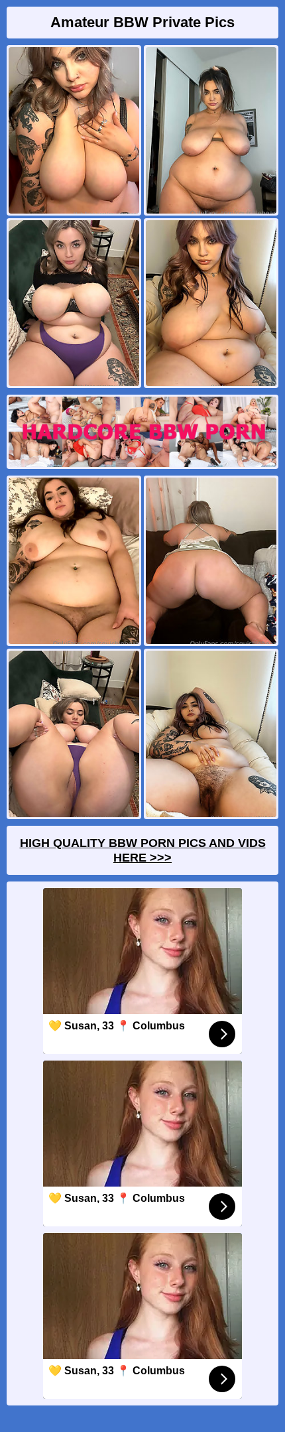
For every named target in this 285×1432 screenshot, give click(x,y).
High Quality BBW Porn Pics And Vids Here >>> (143, 850)
